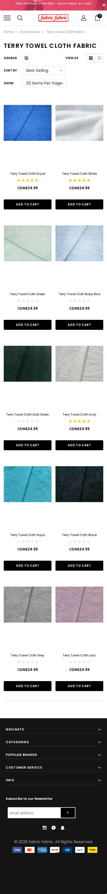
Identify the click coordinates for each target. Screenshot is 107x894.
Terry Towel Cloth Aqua (27, 535)
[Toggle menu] (7, 17)
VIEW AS (71, 58)
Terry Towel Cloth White (79, 174)
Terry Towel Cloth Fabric (65, 31)
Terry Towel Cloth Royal (27, 174)
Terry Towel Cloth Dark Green (27, 414)
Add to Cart (27, 204)
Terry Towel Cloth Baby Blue (79, 294)
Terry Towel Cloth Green (27, 294)
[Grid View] (91, 58)
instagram (45, 828)
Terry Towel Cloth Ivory (79, 414)
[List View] (99, 58)
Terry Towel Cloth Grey (27, 655)
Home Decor (30, 31)
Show (8, 83)
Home (9, 31)
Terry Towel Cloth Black (79, 535)
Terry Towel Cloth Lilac (79, 655)
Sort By (10, 70)
